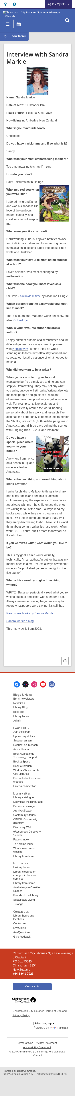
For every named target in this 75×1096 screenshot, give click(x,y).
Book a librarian (22, 765)
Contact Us (32, 986)
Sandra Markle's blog (20, 621)
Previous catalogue (24, 806)
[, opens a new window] (24, 1004)
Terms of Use (25, 1043)
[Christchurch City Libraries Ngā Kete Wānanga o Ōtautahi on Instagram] (34, 684)
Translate (62, 1027)
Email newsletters (23, 698)
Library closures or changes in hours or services (25, 875)
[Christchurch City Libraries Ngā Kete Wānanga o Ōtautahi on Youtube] (43, 684)
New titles (19, 703)
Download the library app (28, 801)
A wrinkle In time (30, 296)
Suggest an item (23, 740)
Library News (21, 716)
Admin (17, 720)
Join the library (22, 731)
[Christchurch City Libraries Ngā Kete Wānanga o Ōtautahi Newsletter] (52, 684)
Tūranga (18, 904)
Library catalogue (23, 797)
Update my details (24, 736)
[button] (5, 4)
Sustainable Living (24, 899)
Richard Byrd (21, 320)
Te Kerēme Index (23, 843)
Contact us (19, 923)
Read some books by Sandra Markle (29, 613)
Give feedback (22, 936)
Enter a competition (24, 786)
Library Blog (20, 707)
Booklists (18, 711)
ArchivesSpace (22, 810)
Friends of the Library (25, 895)
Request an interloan (25, 744)
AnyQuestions (21, 932)
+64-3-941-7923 (23, 973)
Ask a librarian (21, 749)
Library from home (24, 856)
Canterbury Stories (24, 814)
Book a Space (21, 761)
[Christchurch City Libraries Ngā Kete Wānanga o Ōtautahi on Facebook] (17, 684)
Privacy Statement (46, 1043)
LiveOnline (19, 927)
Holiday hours (21, 867)
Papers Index (21, 839)
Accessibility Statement (37, 1047)
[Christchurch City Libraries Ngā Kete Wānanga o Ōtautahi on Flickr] (25, 684)
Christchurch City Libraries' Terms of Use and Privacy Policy (40, 1013)
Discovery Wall (22, 827)
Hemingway (20, 348)
